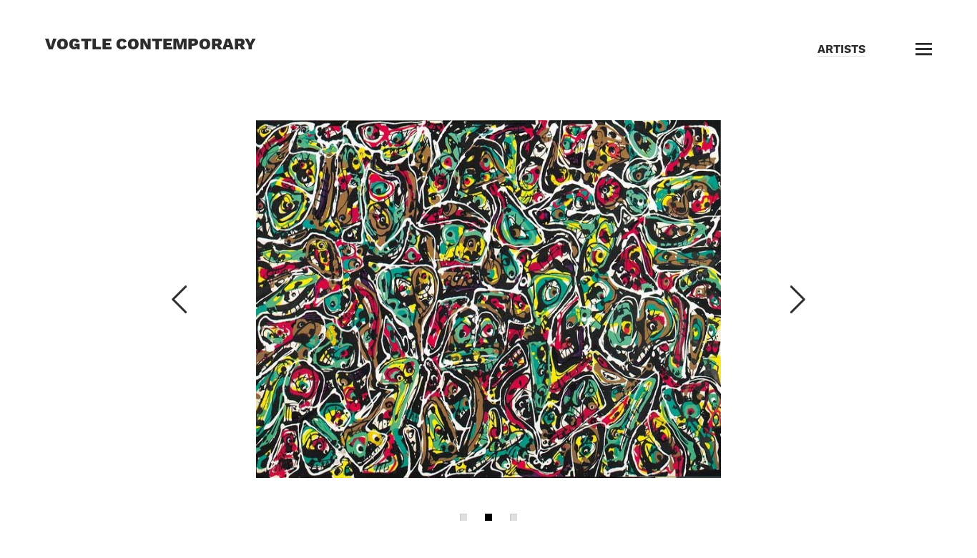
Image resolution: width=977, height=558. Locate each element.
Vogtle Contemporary (150, 44)
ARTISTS (841, 49)
